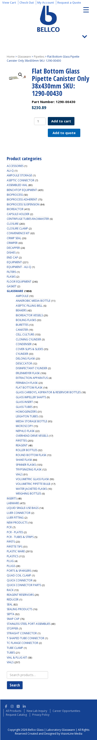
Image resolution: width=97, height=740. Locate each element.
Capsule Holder (18, 214)
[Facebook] (6, 705)
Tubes (11, 653)
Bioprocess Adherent (22, 199)
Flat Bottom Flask (29, 387)
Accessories (15, 166)
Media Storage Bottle (31, 421)
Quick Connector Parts (24, 585)
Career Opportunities (66, 711)
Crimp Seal (14, 238)
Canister (22, 330)
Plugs (11, 566)
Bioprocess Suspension (23, 204)
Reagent (22, 445)
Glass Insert (24, 402)
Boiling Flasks (26, 320)
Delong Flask (25, 358)
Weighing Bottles (28, 493)
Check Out (26, 2)
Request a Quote (69, 2)
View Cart (9, 2)
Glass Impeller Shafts (31, 397)
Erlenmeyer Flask (28, 373)
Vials (19, 474)
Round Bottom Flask (31, 455)
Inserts (12, 498)
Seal (10, 604)
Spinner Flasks (26, 465)
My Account (45, 2)
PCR (9, 527)
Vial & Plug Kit (17, 657)
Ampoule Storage (19, 175)
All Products (13, 711)
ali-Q (10, 171)
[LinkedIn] (24, 705)
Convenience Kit (18, 233)
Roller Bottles (26, 450)
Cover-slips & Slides (29, 349)
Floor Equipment (19, 281)
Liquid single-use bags (23, 508)
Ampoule (22, 296)
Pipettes (39, 56)
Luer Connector (18, 513)
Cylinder (22, 354)
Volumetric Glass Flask (32, 479)
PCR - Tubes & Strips (20, 537)
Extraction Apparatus (32, 378)
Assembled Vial (17, 185)
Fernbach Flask (27, 383)
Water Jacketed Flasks (31, 489)
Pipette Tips (14, 547)
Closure (12, 224)
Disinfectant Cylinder (31, 368)
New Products (17, 522)
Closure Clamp (17, 228)
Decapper (13, 248)
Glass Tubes (24, 407)
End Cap (12, 257)
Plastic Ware (16, 551)
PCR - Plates (15, 532)
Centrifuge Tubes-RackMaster (28, 219)
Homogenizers (26, 412)
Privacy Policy (40, 715)
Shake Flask (24, 460)
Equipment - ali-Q (19, 267)
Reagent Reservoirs (20, 595)
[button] (20, 75)
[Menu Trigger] (86, 9)
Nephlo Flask (25, 431)
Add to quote (64, 132)
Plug (10, 561)
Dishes (11, 252)
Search (15, 685)
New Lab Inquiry (37, 711)
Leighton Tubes (27, 416)
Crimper (12, 243)
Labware (13, 503)
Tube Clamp (15, 648)
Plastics (12, 556)
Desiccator (24, 363)
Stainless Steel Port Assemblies (28, 624)
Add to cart (61, 121)
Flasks (11, 277)
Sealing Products (19, 609)
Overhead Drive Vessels (32, 436)
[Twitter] (18, 705)
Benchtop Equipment (22, 190)
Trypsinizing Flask (29, 469)
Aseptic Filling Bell (29, 306)
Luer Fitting (15, 518)
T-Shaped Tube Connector (25, 638)
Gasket (11, 286)
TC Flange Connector (22, 643)
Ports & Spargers (19, 571)
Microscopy (24, 426)
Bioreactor (15, 209)
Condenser (24, 344)
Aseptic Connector (20, 180)
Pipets (11, 542)
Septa (10, 614)
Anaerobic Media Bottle (33, 301)
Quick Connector (19, 580)
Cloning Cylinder (28, 339)
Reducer (12, 599)
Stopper (12, 628)
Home (11, 56)
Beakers (21, 310)
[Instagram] (12, 705)
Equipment (14, 262)
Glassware (24, 56)
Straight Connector (22, 633)
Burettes (22, 325)
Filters (11, 272)
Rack (10, 590)
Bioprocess (15, 195)
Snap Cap (13, 619)
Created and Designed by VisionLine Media (55, 734)
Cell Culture (25, 334)
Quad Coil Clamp (19, 575)
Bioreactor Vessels (29, 315)
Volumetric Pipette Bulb (33, 484)
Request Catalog (16, 715)
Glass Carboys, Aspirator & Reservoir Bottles (48, 392)
